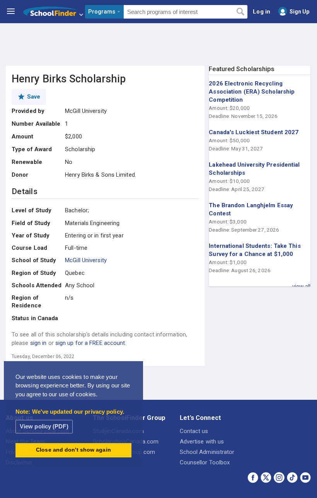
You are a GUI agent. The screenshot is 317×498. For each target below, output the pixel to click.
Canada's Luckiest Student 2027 (253, 132)
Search (240, 12)
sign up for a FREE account (90, 342)
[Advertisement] (158, 44)
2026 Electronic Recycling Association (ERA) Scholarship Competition (252, 91)
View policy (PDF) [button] (44, 426)
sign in (38, 342)
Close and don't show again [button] (73, 450)
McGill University (86, 260)
